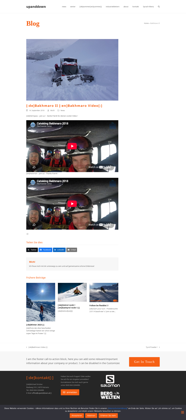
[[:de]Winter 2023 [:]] (40, 302)
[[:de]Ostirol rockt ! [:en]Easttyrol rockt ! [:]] (72, 292)
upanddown (36, 6)
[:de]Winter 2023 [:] (35, 324)
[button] (159, 6)
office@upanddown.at (41, 393)
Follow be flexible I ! (98, 305)
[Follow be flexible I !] (103, 292)
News (63, 110)
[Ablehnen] (182, 412)
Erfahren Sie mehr (108, 415)
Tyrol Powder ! (152, 347)
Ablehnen (91, 415)
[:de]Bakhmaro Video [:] (36, 347)
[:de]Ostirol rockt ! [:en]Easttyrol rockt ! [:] (69, 306)
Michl (52, 110)
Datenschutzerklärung (117, 408)
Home (146, 23)
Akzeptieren (77, 415)
